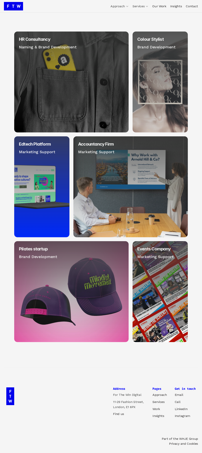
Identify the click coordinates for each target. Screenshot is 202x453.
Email (179, 395)
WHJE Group (188, 439)
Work (156, 409)
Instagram (182, 416)
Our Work (159, 6)
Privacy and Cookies (183, 444)
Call (177, 402)
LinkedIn (181, 409)
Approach (159, 395)
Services (158, 402)
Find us (118, 414)
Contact (192, 6)
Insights (176, 6)
